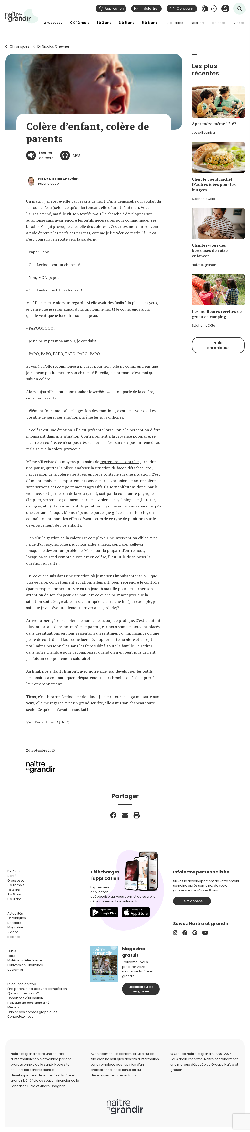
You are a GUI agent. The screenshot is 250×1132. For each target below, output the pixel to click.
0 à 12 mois (79, 22)
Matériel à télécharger (25, 960)
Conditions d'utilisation (25, 998)
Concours (185, 8)
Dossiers (198, 23)
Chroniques (19, 46)
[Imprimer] (137, 815)
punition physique (101, 506)
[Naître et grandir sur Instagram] (175, 932)
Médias (13, 1007)
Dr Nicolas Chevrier (53, 46)
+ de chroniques (218, 345)
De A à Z (13, 871)
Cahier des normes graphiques (32, 1012)
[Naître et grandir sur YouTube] (205, 932)
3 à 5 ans (126, 22)
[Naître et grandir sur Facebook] (185, 932)
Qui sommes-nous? (23, 993)
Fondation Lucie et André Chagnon (38, 1086)
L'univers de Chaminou (25, 965)
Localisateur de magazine (140, 988)
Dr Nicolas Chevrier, (61, 178)
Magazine (15, 927)
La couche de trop (21, 984)
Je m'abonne (192, 901)
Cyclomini (15, 969)
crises (123, 226)
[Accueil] (22, 16)
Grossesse (53, 22)
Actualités (175, 23)
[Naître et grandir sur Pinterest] (194, 932)
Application (114, 8)
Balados (219, 23)
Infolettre (149, 8)
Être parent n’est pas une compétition (37, 988)
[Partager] (113, 815)
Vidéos (239, 23)
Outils (11, 951)
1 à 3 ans (104, 22)
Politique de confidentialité (28, 1002)
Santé (12, 875)
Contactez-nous (20, 1016)
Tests (11, 955)
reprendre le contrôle (119, 461)
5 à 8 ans (149, 22)
